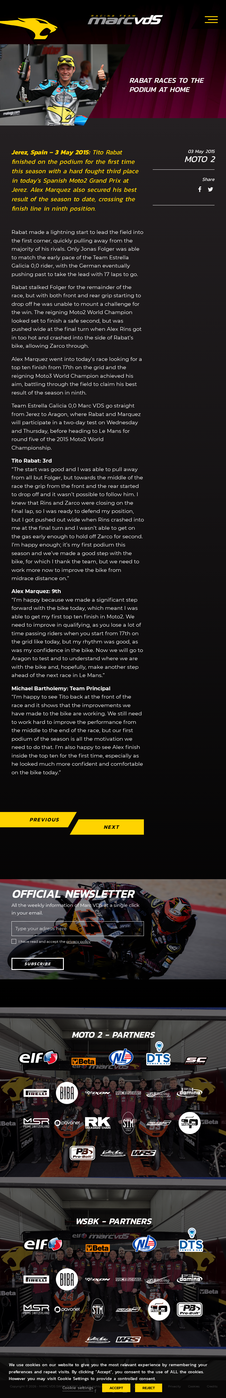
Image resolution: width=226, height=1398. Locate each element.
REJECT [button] (148, 1388)
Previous (44, 819)
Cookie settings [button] (77, 1387)
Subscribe (37, 964)
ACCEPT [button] (116, 1388)
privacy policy (78, 941)
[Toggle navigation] (211, 18)
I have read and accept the (55, 941)
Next (111, 827)
